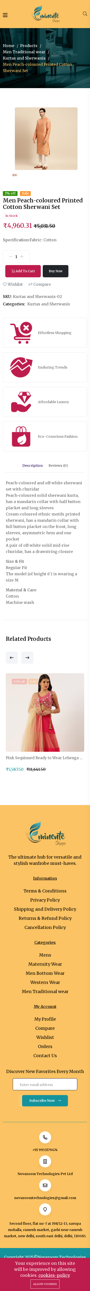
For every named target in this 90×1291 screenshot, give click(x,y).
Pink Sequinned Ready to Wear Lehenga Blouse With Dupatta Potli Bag (45, 758)
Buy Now (55, 271)
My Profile (45, 1019)
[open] (5, 15)
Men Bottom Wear (45, 973)
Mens (45, 955)
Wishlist (15, 284)
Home (8, 45)
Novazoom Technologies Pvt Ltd (45, 1174)
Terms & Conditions (45, 891)
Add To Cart (25, 271)
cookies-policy (54, 1275)
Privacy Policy (45, 900)
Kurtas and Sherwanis (24, 58)
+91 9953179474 (45, 1150)
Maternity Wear (45, 964)
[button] (12, 658)
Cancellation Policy (45, 927)
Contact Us (45, 1055)
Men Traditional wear (24, 51)
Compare (41, 284)
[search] (85, 14)
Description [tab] (32, 465)
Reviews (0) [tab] (58, 465)
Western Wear (45, 982)
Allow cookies (45, 1284)
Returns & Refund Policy (45, 918)
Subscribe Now (42, 1100)
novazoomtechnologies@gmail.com (45, 1198)
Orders (45, 1046)
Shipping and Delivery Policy (45, 909)
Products (28, 45)
